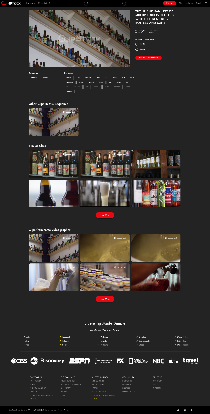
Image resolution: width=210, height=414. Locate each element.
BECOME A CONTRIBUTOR (71, 384)
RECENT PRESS (66, 392)
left (87, 87)
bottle (81, 82)
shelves (96, 87)
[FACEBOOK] (178, 410)
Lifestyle (33, 392)
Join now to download (148, 58)
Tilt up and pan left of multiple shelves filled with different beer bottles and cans (50, 130)
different (117, 87)
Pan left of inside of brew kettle (149, 256)
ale (106, 77)
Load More (105, 215)
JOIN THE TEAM (66, 388)
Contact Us (158, 381)
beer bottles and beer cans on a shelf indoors (50, 172)
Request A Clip (128, 392)
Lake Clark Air (98, 381)
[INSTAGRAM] (185, 410)
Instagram (127, 381)
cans (132, 77)
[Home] (11, 3)
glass (101, 82)
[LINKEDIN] (192, 410)
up (127, 82)
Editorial (46, 77)
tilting (118, 82)
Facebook (126, 384)
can (123, 77)
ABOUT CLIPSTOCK (68, 381)
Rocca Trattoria (99, 392)
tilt (110, 82)
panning (77, 87)
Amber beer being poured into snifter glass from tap (152, 286)
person (68, 77)
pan (67, 87)
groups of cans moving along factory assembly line (101, 286)
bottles (91, 82)
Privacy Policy (63, 410)
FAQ (154, 384)
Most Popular (36, 381)
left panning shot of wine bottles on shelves (152, 172)
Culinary (34, 77)
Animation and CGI (38, 388)
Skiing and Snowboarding (103, 395)
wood (128, 87)
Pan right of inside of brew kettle (98, 256)
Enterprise (157, 388)
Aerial (32, 384)
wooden (69, 91)
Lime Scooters (98, 384)
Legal (63, 395)
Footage (29, 3)
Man (78, 77)
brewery (88, 77)
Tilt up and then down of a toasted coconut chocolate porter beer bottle (50, 202)
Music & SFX (44, 3)
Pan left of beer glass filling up (97, 202)
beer (98, 77)
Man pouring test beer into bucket (48, 286)
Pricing (169, 3)
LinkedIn (126, 388)
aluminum (69, 82)
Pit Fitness (96, 388)
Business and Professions (41, 395)
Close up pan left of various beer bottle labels (152, 202)
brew (114, 77)
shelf (107, 87)
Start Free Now (186, 3)
